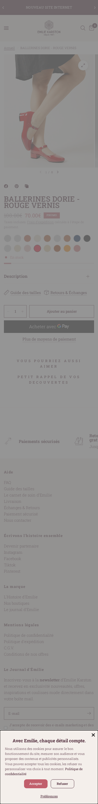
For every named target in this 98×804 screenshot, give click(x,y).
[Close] (93, 735)
